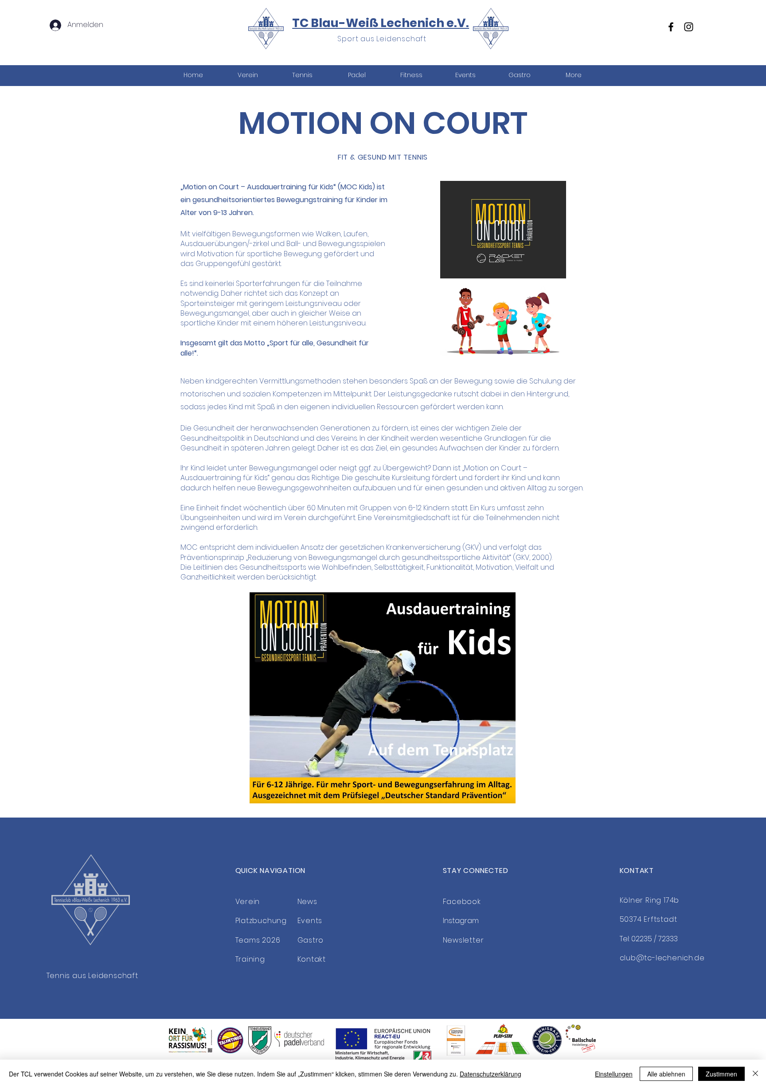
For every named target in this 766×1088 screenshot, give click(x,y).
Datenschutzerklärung (490, 1073)
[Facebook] (671, 27)
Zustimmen (721, 1073)
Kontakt (311, 959)
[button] (302, 75)
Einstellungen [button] (614, 1073)
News (307, 901)
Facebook (462, 901)
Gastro (310, 940)
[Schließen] (755, 1074)
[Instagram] (689, 27)
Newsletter (463, 940)
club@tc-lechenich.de (662, 958)
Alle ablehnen (666, 1073)
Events (310, 921)
